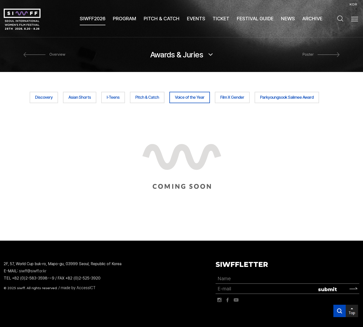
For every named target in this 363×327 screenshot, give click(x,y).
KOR (353, 4)
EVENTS (196, 19)
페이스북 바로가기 (227, 300)
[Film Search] (340, 18)
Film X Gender (232, 97)
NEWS (288, 19)
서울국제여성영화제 (22, 19)
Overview (57, 54)
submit (327, 289)
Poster (308, 54)
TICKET (221, 19)
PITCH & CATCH (162, 19)
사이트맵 (354, 19)
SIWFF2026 (92, 19)
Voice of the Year (189, 97)
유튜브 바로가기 (236, 300)
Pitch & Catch (147, 97)
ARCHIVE (312, 19)
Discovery (44, 97)
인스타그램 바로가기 (219, 300)
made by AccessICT (78, 287)
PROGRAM (124, 19)
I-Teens (113, 97)
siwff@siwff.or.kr (32, 271)
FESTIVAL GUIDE (255, 19)
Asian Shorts (79, 97)
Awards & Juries (176, 54)
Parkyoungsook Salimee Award (287, 97)
